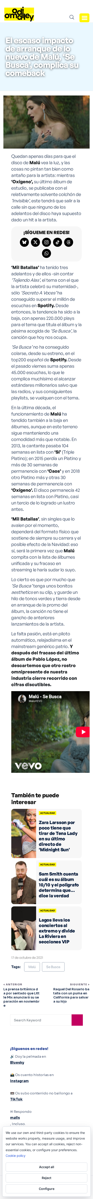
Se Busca (53, 967)
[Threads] (68, 242)
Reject (46, 1178)
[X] (35, 242)
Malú (32, 967)
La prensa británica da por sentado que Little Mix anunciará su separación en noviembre (21, 997)
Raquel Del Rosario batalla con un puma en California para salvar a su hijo (71, 995)
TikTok (16, 1099)
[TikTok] (57, 242)
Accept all (46, 1167)
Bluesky (17, 1062)
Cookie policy (16, 1155)
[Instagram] (46, 242)
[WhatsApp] (46, 253)
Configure (46, 1189)
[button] (84, 17)
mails (15, 1118)
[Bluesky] (24, 242)
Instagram (19, 1081)
